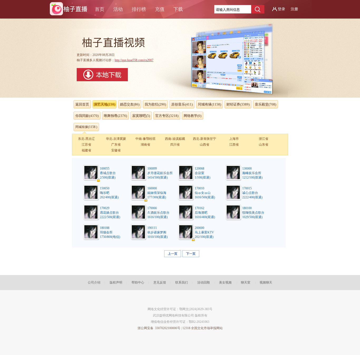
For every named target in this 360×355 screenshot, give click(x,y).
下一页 (191, 254)
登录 (281, 9)
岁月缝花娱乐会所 (160, 173)
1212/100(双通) (252, 177)
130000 (247, 168)
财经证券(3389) (238, 104)
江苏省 (86, 144)
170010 (199, 188)
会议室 (199, 173)
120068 (199, 168)
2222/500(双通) (110, 217)
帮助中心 (138, 282)
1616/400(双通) (205, 217)
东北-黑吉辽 (86, 139)
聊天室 (245, 282)
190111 (152, 228)
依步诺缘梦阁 (156, 232)
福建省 (86, 150)
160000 (152, 188)
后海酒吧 (201, 212)
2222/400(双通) (252, 197)
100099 (152, 168)
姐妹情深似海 (156, 193)
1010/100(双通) (157, 237)
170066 (152, 208)
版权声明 (116, 282)
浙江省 (263, 139)
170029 (104, 208)
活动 (118, 9)
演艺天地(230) (104, 104)
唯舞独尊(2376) (115, 116)
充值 (159, 9)
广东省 (116, 144)
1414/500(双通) (157, 177)
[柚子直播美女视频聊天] (70, 10)
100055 (104, 168)
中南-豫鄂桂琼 (145, 139)
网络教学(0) (192, 116)
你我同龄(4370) (87, 116)
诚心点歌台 (250, 193)
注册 (294, 9)
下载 (178, 9)
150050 (104, 188)
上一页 (172, 254)
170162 (199, 208)
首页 (99, 9)
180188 (104, 228)
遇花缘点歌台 (109, 212)
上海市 (234, 139)
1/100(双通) (202, 177)
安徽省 (116, 150)
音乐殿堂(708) (265, 104)
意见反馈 (159, 282)
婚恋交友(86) (129, 104)
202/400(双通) (109, 197)
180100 (247, 208)
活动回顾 (203, 282)
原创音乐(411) (182, 104)
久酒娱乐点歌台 (158, 212)
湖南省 (145, 144)
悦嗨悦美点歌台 (253, 212)
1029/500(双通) (252, 217)
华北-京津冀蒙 (116, 139)
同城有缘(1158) (209, 104)
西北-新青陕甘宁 (204, 139)
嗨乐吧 (104, 193)
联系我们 (181, 282)
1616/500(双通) (205, 197)
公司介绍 (94, 282)
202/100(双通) (204, 237)
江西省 (234, 144)
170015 (247, 188)
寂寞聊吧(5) (141, 116)
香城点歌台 (108, 173)
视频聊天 (266, 282)
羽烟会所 (106, 232)
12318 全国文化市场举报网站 (202, 328)
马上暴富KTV (204, 232)
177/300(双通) (156, 197)
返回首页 (82, 104)
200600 (199, 228)
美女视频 (225, 282)
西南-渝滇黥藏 (175, 139)
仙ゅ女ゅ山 (203, 193)
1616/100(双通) (157, 217)
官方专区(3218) (166, 116)
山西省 (204, 144)
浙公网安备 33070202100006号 (159, 328)
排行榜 (139, 9)
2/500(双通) (107, 177)
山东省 (263, 144)
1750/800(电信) (110, 237)
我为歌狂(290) (155, 104)
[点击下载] (102, 80)
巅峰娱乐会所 (251, 173)
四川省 (175, 144)
